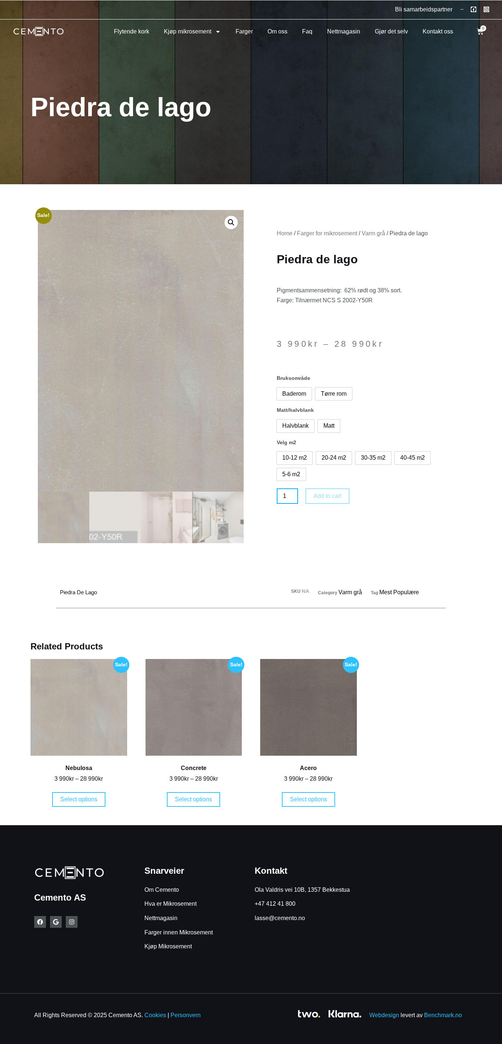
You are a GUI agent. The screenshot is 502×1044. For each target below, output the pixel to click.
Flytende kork (131, 31)
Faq (307, 31)
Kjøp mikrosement (187, 31)
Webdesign (384, 1015)
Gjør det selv (391, 31)
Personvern (186, 1015)
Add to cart (327, 496)
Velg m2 (286, 442)
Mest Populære (399, 592)
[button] (231, 222)
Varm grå (373, 233)
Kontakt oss (438, 31)
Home (285, 233)
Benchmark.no (443, 1015)
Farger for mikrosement (327, 233)
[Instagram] (486, 9)
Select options (78, 799)
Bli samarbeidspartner (423, 9)
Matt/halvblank (295, 410)
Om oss (277, 31)
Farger (244, 31)
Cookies (155, 1015)
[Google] (56, 922)
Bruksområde (293, 378)
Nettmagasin (343, 31)
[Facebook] (473, 9)
